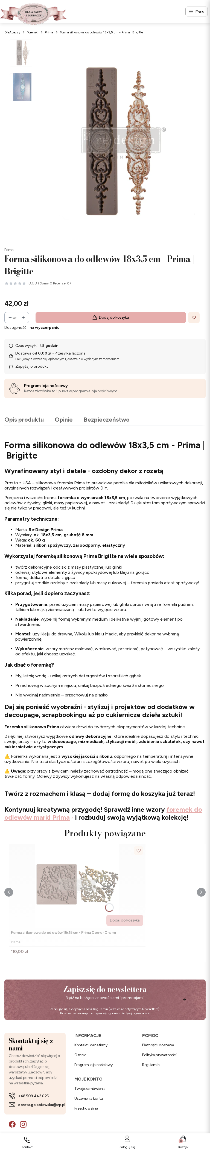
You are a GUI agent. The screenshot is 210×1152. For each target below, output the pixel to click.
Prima (49, 32)
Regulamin (100, 1009)
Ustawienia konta (88, 1098)
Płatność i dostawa (158, 1045)
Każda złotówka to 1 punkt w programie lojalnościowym (70, 391)
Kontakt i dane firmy (90, 1045)
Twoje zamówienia (89, 1088)
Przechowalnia (86, 1108)
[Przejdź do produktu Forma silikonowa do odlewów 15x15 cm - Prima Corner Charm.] (77, 886)
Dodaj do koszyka (114, 317)
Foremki (32, 32)
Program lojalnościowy (46, 385)
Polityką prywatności (135, 1013)
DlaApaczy (12, 32)
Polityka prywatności (159, 1055)
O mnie (80, 1055)
